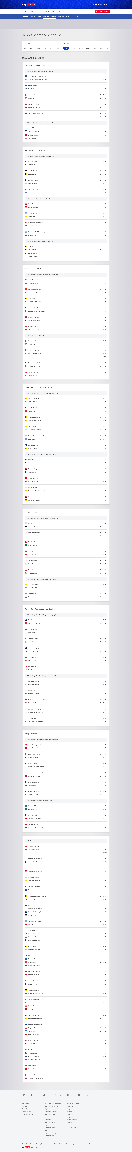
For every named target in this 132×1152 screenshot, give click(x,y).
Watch (47, 11)
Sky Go (69, 1111)
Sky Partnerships (72, 1119)
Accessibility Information (73, 1144)
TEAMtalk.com (26, 1111)
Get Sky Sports (97, 4)
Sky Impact (70, 1122)
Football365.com (27, 1114)
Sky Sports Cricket (50, 1114)
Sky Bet (53, 11)
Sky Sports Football (51, 1111)
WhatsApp (84, 1095)
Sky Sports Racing (50, 1133)
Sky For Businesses (73, 1117)
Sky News (70, 1109)
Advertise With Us (72, 1127)
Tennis (25, 16)
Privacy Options (59, 1144)
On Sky (68, 16)
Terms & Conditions (28, 1144)
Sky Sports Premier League (53, 1109)
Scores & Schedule (49, 16)
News (33, 16)
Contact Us (86, 1144)
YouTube (72, 1095)
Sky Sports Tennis (50, 1122)
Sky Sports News (50, 1127)
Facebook (37, 1095)
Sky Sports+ (48, 1130)
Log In (107, 4)
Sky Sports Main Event (51, 1106)
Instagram (60, 1095)
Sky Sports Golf (49, 1117)
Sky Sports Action (50, 1125)
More (60, 11)
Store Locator (71, 1125)
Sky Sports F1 (49, 1119)
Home (24, 11)
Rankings (61, 16)
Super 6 (24, 1109)
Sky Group (70, 1114)
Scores (39, 11)
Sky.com (70, 1106)
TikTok (48, 1095)
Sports (30, 11)
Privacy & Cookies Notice (44, 1144)
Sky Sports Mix (49, 1135)
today (29, 43)
